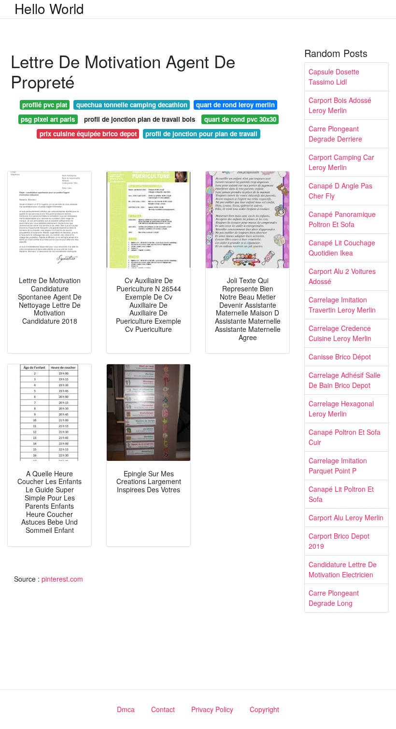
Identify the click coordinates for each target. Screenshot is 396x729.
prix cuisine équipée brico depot (88, 133)
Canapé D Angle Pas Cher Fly (340, 190)
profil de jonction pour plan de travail (201, 133)
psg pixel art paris (48, 119)
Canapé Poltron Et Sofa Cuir (345, 437)
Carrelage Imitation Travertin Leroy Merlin (342, 304)
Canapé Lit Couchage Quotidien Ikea (342, 247)
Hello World (49, 8)
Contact (163, 709)
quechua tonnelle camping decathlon (131, 104)
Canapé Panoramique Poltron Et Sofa (342, 219)
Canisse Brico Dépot (340, 356)
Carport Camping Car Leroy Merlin (341, 162)
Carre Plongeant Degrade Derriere (335, 133)
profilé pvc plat (44, 104)
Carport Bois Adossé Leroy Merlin (340, 105)
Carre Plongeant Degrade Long (334, 598)
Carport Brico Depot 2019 (339, 541)
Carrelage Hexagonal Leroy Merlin (341, 408)
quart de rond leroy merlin (235, 104)
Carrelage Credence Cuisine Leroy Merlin (340, 333)
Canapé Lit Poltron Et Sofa (341, 494)
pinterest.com (62, 579)
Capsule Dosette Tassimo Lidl (334, 76)
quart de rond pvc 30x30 (240, 119)
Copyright (264, 709)
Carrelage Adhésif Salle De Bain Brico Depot (345, 380)
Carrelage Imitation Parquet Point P (338, 465)
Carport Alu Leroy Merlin (346, 517)
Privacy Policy (212, 709)
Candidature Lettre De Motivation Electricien (343, 569)
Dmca (126, 709)
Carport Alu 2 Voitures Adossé (342, 276)
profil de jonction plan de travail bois (139, 119)
